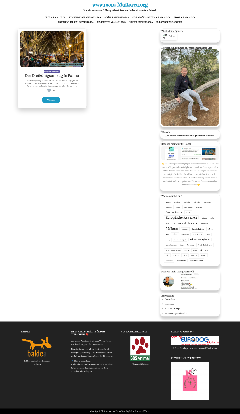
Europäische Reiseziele (169, 22)
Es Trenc (188, 212)
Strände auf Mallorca (116, 17)
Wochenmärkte (196, 260)
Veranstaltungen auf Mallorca (176, 313)
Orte (210, 229)
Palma (175, 234)
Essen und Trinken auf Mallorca (76, 22)
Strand (195, 250)
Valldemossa (194, 255)
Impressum (169, 303)
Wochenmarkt (181, 260)
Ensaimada (199, 207)
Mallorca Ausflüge (172, 308)
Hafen (212, 218)
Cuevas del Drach (188, 207)
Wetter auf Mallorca (141, 22)
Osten (167, 234)
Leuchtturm (204, 223)
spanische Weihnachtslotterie (173, 250)
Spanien (190, 245)
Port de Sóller (185, 235)
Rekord (208, 235)
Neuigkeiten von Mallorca (111, 22)
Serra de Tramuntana (171, 245)
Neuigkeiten (198, 228)
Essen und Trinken (174, 212)
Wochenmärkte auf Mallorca (85, 17)
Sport (186, 250)
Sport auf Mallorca (184, 17)
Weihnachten (169, 261)
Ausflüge (177, 202)
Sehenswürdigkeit (180, 240)
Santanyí (168, 240)
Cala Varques (207, 202)
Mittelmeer (185, 229)
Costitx (178, 207)
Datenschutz (170, 299)
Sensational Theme (142, 411)
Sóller (167, 255)
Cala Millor (197, 202)
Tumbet (185, 255)
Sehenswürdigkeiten (200, 239)
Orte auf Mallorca (55, 17)
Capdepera (169, 207)
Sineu (182, 245)
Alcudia (168, 202)
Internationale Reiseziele (184, 223)
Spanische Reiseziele (205, 245)
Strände (204, 250)
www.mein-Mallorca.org (120, 4)
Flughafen (204, 218)
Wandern (203, 255)
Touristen (176, 255)
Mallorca (172, 228)
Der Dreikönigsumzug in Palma (52, 75)
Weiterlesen (51, 100)
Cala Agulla (187, 202)
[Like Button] (49, 90)
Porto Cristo (197, 234)
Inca (167, 223)
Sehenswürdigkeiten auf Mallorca (151, 17)
